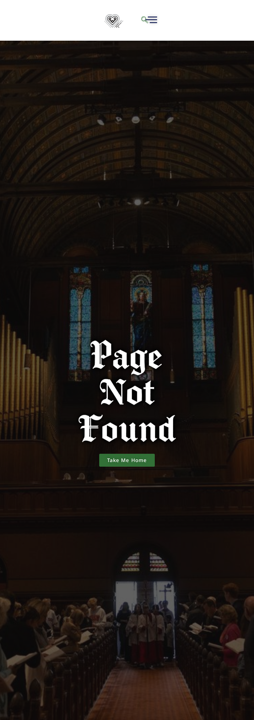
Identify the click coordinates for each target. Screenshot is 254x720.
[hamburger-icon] (150, 20)
